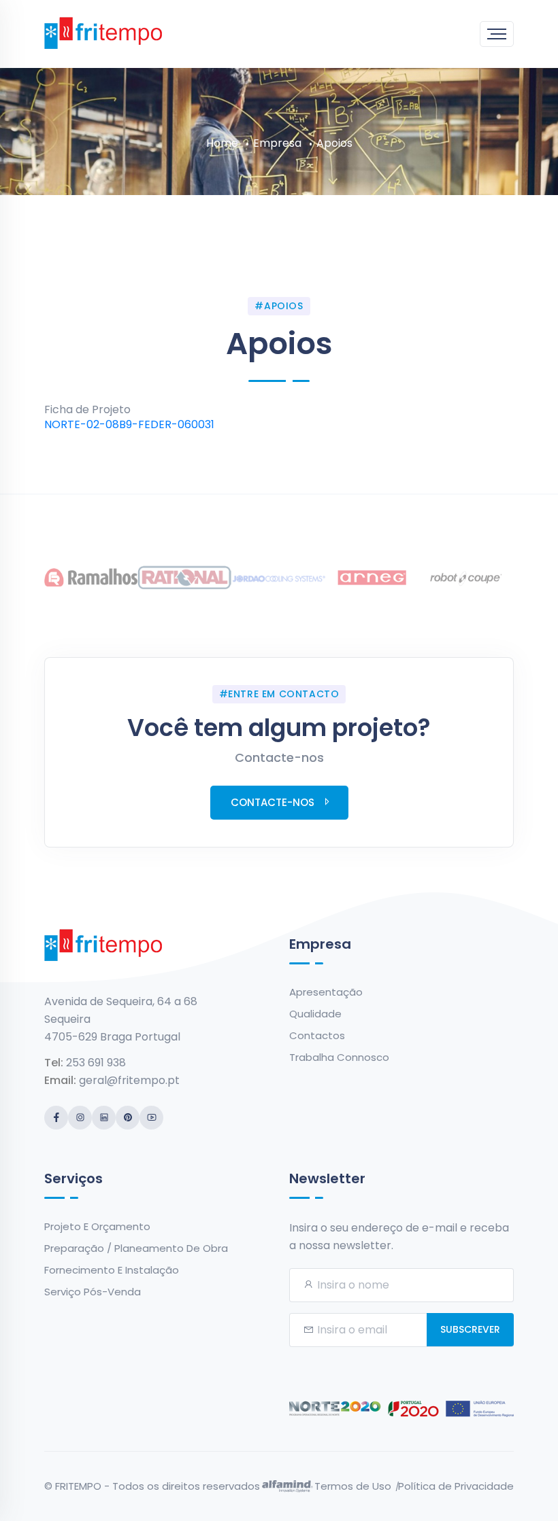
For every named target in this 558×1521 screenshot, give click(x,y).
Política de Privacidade (456, 1486)
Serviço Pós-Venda (92, 1291)
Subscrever (470, 1329)
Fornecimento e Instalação (111, 1270)
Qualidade (315, 1014)
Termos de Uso (352, 1486)
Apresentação (326, 992)
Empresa (277, 143)
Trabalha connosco (339, 1057)
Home (222, 143)
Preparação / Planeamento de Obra (136, 1248)
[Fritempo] (103, 31)
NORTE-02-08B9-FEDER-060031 (129, 424)
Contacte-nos (272, 802)
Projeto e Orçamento (97, 1226)
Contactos (317, 1035)
